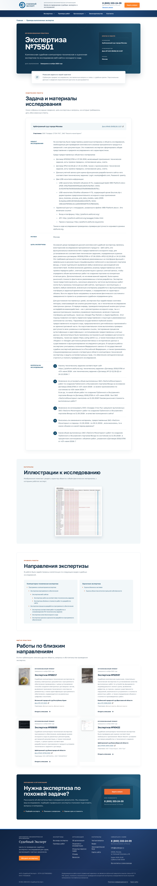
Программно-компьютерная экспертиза (42, 587)
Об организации (78, 840)
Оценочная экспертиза (91, 584)
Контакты (110, 13)
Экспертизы (48, 13)
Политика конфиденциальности (118, 882)
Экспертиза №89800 (46, 727)
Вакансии (76, 857)
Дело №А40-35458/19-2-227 (112, 126)
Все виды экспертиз (60, 840)
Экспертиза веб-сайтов (40, 594)
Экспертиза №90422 (109, 727)
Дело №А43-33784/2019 (42, 753)
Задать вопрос (132, 5)
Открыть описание (43, 711)
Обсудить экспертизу (29, 858)
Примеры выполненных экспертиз (40, 20)
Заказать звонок (107, 7)
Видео (94, 844)
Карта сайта (96, 852)
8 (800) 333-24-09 (112, 3)
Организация (78, 13)
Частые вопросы (98, 840)
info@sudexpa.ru (117, 848)
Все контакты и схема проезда (121, 863)
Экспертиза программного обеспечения (44, 591)
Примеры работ (64, 13)
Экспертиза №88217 (46, 675)
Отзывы (75, 854)
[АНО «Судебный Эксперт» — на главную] (27, 5)
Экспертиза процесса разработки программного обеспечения (51, 606)
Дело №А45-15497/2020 (105, 745)
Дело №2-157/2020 (41, 703)
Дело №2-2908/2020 (104, 703)
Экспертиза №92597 (109, 675)
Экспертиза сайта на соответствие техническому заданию (54, 598)
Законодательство (96, 13)
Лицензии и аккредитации (77, 845)
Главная (20, 20)
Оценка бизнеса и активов (93, 587)
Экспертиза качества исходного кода (45, 615)
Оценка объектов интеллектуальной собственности (104, 591)
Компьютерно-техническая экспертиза (42, 584)
